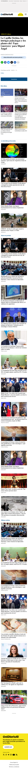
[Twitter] (11, 62)
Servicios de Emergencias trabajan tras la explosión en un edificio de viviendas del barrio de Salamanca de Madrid (21, 116)
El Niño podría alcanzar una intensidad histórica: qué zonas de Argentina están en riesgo (13, 160)
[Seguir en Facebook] (6, 754)
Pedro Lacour (4, 351)
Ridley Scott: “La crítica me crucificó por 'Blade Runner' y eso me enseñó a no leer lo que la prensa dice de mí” (14, 394)
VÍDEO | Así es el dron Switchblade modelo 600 (21, 130)
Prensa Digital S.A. (14, 762)
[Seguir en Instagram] (11, 755)
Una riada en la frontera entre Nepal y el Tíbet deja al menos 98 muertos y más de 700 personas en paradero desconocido (13, 513)
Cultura (9, 34)
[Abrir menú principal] (26, 14)
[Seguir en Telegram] (8, 755)
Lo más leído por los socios (8, 141)
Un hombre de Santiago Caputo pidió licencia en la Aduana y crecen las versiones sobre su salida (14, 347)
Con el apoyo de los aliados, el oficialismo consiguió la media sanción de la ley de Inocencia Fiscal (13, 185)
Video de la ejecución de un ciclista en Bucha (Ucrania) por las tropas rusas (6, 132)
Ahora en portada (6, 235)
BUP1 (2, 96)
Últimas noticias (5, 520)
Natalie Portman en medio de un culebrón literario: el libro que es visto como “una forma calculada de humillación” (13, 660)
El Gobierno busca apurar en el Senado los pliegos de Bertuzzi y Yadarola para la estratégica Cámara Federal (13, 325)
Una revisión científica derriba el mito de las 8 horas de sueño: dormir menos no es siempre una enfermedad (13, 635)
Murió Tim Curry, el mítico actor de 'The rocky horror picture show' (13, 490)
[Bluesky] (8, 62)
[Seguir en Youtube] (14, 754)
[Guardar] (18, 62)
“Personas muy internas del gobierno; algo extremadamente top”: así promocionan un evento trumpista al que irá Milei (14, 419)
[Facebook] (5, 62)
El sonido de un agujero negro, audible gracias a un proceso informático (6, 114)
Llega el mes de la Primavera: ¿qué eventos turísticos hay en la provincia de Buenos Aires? (13, 707)
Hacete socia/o (20, 14)
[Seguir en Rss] (16, 755)
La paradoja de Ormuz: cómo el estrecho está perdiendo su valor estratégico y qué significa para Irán (13, 443)
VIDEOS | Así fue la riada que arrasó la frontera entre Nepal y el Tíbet (12, 229)
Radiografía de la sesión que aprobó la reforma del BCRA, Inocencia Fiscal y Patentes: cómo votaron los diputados (12, 278)
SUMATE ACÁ (8, 747)
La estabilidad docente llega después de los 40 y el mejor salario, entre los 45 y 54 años (14, 371)
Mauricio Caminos (5, 422)
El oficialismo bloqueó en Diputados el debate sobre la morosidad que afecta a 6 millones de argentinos (13, 302)
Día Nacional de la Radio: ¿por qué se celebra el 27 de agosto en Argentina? (12, 683)
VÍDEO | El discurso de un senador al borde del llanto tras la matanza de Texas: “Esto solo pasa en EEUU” (21, 99)
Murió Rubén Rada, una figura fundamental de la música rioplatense (12, 207)
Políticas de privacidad (14, 764)
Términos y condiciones (14, 766)
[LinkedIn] (15, 62)
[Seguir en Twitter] (4, 755)
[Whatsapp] (2, 62)
